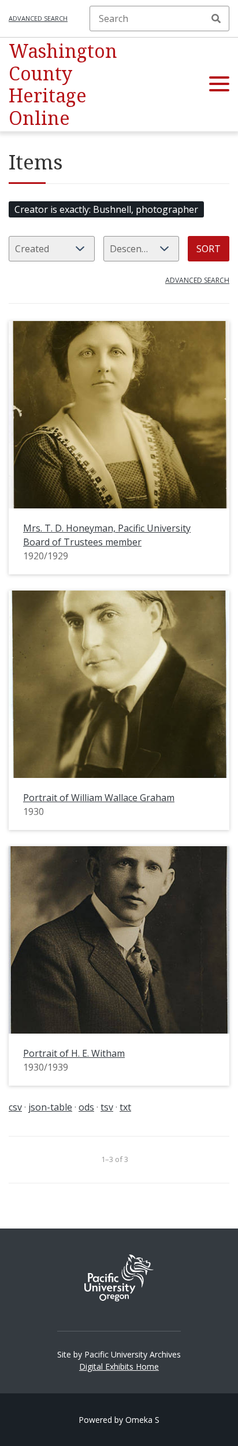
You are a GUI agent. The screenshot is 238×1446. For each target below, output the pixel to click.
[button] (219, 84)
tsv (107, 1107)
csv (15, 1107)
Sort (208, 248)
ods (86, 1107)
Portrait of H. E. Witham (74, 1053)
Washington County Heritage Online (63, 84)
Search (216, 18)
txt (125, 1107)
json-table (50, 1107)
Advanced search (38, 18)
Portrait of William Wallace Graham (98, 797)
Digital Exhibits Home (119, 1366)
